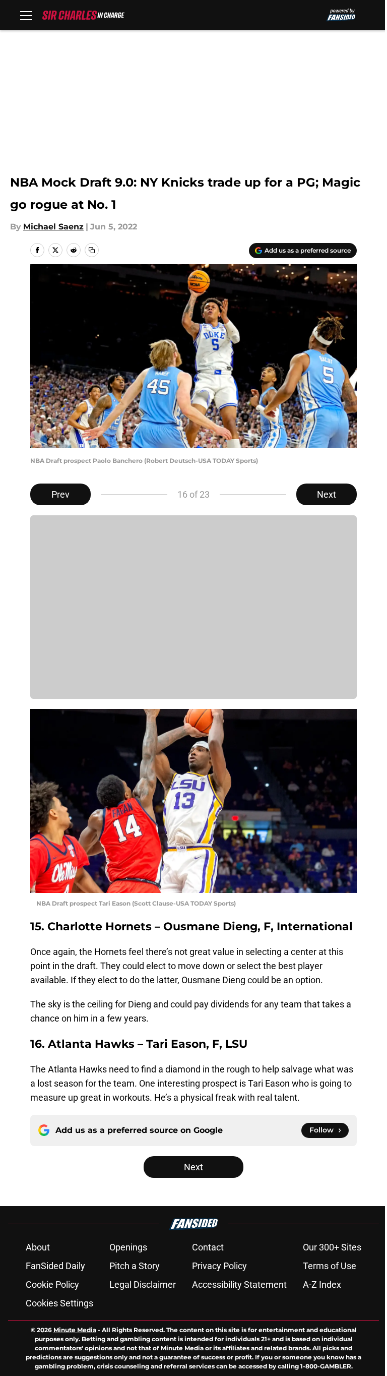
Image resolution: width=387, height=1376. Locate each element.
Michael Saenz (53, 226)
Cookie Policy (52, 1284)
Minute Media (74, 1330)
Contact (208, 1247)
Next (326, 494)
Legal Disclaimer (142, 1284)
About (38, 1247)
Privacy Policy (219, 1266)
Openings (128, 1247)
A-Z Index (322, 1284)
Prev (60, 494)
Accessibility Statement (239, 1284)
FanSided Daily (55, 1266)
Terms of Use (329, 1266)
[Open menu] (26, 15)
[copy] (92, 250)
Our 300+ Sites (332, 1247)
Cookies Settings (59, 1303)
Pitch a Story (134, 1266)
